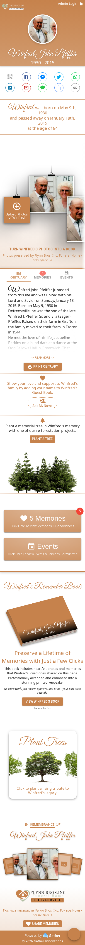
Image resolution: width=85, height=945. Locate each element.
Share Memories (45, 924)
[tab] (19, 275)
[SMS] (42, 87)
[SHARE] (58, 87)
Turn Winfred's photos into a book (42, 249)
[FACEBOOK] (26, 76)
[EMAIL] (26, 87)
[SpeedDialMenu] (74, 934)
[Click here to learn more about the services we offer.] (42, 897)
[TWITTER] (58, 76)
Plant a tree (42, 439)
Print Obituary (45, 366)
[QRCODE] (10, 76)
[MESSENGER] (42, 76)
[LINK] (75, 87)
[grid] (42, 209)
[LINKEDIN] (10, 87)
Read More (42, 357)
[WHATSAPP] (75, 76)
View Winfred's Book (42, 701)
